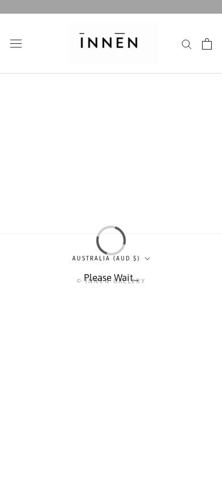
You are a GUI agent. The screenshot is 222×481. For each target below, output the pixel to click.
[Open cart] (207, 44)
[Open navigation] (16, 43)
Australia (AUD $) (106, 258)
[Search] (187, 43)
